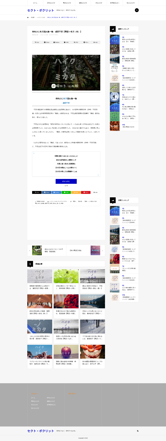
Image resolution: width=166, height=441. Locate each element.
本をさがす (99, 3)
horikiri (43, 201)
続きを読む (66, 181)
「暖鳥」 (74, 201)
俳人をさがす (131, 3)
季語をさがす (67, 3)
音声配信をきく (115, 3)
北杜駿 (42, 203)
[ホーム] (27, 17)
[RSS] (138, 431)
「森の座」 (80, 201)
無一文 (58, 203)
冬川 (65, 98)
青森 (62, 203)
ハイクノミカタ (44, 34)
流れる (54, 203)
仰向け (92, 201)
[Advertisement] (49, 223)
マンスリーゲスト (53, 34)
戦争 (51, 203)
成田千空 (66, 103)
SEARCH (137, 10)
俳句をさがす (51, 3)
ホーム (35, 3)
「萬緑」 (86, 201)
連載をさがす (83, 3)
